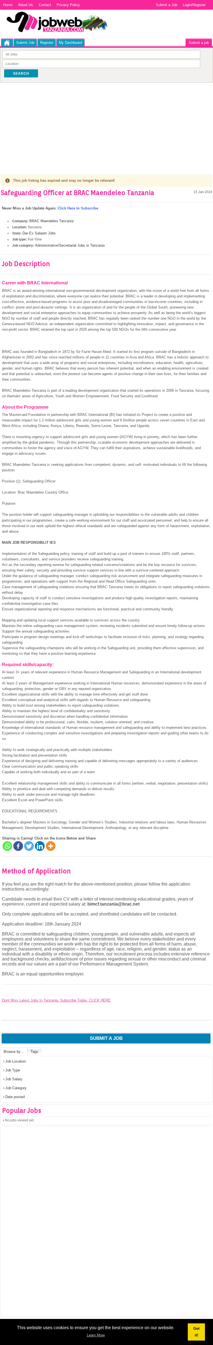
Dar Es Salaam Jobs (39, 233)
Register (46, 43)
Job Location (15, 1061)
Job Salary (13, 1079)
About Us (25, 5)
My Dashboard (70, 43)
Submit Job (25, 43)
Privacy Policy (68, 5)
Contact (45, 5)
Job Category (16, 1088)
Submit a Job (166, 5)
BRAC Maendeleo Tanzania (51, 221)
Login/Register (194, 5)
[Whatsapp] (7, 846)
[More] (50, 846)
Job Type (12, 1070)
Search (21, 73)
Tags (34, 1052)
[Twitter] (29, 846)
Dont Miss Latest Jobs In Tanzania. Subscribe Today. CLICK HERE (56, 1000)
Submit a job (199, 43)
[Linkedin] (40, 846)
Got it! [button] (196, 1331)
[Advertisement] (106, 124)
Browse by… (14, 1052)
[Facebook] (18, 846)
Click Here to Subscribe (78, 208)
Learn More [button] (96, 1335)
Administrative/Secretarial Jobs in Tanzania (70, 245)
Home (7, 5)
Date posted (15, 1097)
